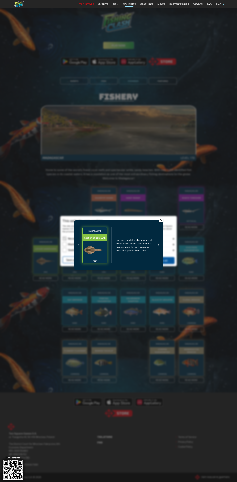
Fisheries (129, 4)
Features (146, 4)
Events (103, 4)
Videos (198, 4)
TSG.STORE (86, 4)
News (161, 4)
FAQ (209, 4)
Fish (115, 4)
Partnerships (179, 4)
